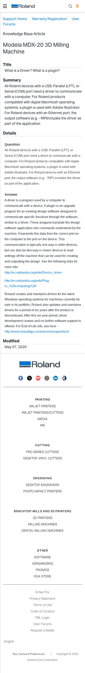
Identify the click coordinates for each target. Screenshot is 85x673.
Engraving (42, 478)
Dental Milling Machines (42, 531)
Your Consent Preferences (28, 654)
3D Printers (42, 518)
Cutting (42, 445)
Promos (42, 570)
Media (42, 419)
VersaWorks (42, 564)
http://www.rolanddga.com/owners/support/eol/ (37, 331)
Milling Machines (42, 524)
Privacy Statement (42, 599)
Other (42, 550)
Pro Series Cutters (42, 452)
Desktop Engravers (42, 485)
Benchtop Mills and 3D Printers (42, 511)
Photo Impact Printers (42, 491)
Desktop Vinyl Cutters (42, 458)
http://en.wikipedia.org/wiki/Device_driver (33, 272)
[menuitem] (77, 6)
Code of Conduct (43, 611)
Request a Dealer (43, 630)
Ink (42, 425)
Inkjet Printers (42, 406)
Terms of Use (42, 605)
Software (42, 557)
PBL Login (42, 618)
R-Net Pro (42, 592)
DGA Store (42, 576)
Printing (42, 399)
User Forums (42, 624)
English (9, 641)
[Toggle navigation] (5, 6)
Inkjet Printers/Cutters (42, 413)
